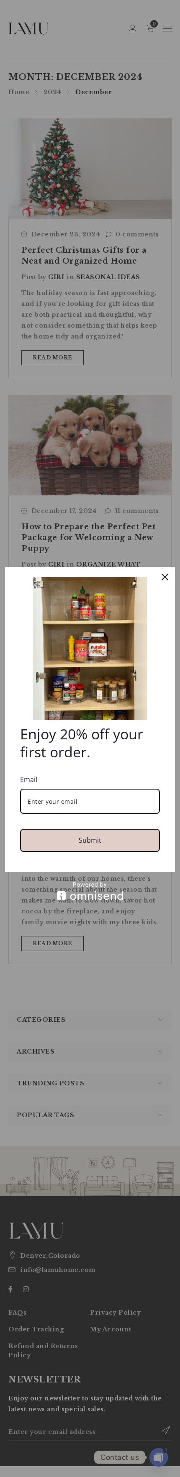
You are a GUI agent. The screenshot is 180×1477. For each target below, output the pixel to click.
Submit (90, 840)
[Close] (165, 577)
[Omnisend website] (90, 891)
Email (28, 779)
